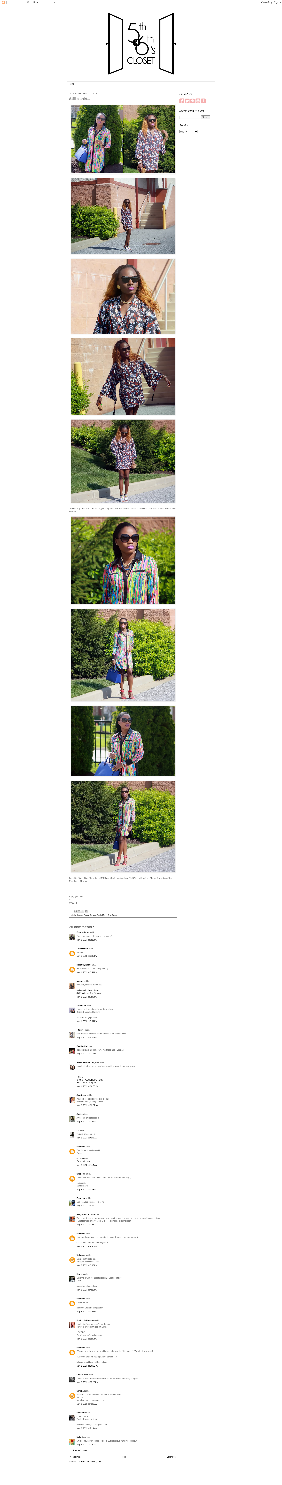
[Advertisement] (194, 187)
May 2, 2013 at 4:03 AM (87, 1138)
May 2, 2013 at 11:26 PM (87, 1382)
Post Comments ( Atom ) (91, 1462)
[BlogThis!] (79, 911)
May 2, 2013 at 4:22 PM (87, 1290)
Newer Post (75, 1457)
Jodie (79, 1114)
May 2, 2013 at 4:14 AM (87, 1165)
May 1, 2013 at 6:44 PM (87, 972)
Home (71, 84)
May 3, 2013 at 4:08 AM (87, 1404)
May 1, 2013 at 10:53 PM (87, 1086)
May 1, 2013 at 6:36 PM (87, 956)
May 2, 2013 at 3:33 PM (87, 1265)
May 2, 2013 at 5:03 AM (87, 1189)
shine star (81, 1413)
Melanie (80, 1437)
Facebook (81, 1082)
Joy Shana (82, 1095)
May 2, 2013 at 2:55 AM (87, 1121)
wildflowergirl (82, 1158)
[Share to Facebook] (86, 911)
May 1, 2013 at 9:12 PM (87, 1054)
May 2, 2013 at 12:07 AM (87, 1105)
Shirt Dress (112, 915)
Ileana (80, 1274)
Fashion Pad (82, 1046)
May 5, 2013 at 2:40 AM (87, 1445)
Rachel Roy (102, 915)
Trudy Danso (83, 949)
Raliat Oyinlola (83, 965)
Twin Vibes (82, 1005)
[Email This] (75, 911)
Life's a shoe (83, 1375)
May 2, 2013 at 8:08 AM (87, 1206)
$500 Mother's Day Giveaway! (90, 993)
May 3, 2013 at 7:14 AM (87, 1428)
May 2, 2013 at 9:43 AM (87, 1225)
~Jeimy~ (81, 1030)
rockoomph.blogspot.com (88, 990)
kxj (78, 1130)
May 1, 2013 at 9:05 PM (87, 1037)
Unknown (81, 1146)
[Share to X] (82, 911)
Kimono (80, 915)
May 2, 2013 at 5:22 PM (87, 1311)
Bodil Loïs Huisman (86, 1320)
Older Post (171, 1457)
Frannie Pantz (83, 932)
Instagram (91, 1082)
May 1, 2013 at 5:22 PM (87, 940)
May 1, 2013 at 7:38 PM (87, 997)
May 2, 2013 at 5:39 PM (87, 1339)
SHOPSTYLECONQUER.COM (90, 1080)
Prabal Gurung (90, 915)
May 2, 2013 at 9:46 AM (87, 1246)
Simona (80, 1391)
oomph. (80, 981)
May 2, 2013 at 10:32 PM (87, 1366)
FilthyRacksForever (86, 1214)
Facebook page (83, 1161)
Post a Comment (80, 1450)
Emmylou (81, 1198)
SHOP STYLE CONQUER (88, 1062)
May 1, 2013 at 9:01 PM (87, 1021)
